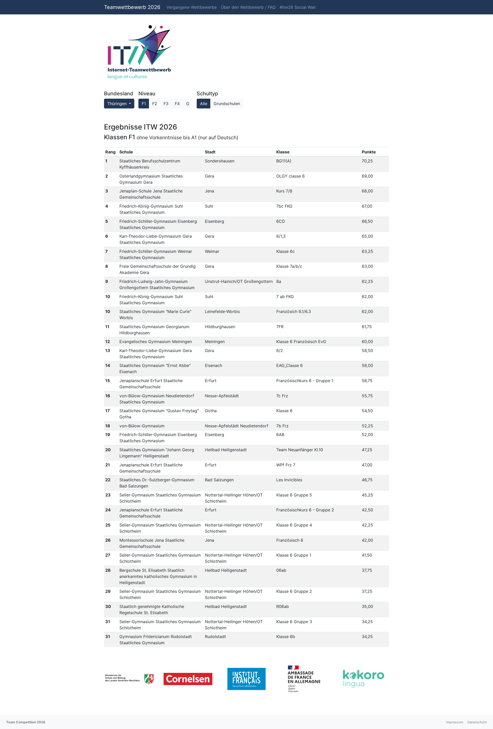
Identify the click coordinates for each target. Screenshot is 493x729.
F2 (154, 103)
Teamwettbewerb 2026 (132, 7)
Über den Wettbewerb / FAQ (248, 7)
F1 (144, 103)
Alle (203, 103)
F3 (166, 103)
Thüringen (117, 103)
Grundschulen (227, 103)
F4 (177, 103)
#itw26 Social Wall (298, 7)
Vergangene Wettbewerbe (191, 7)
